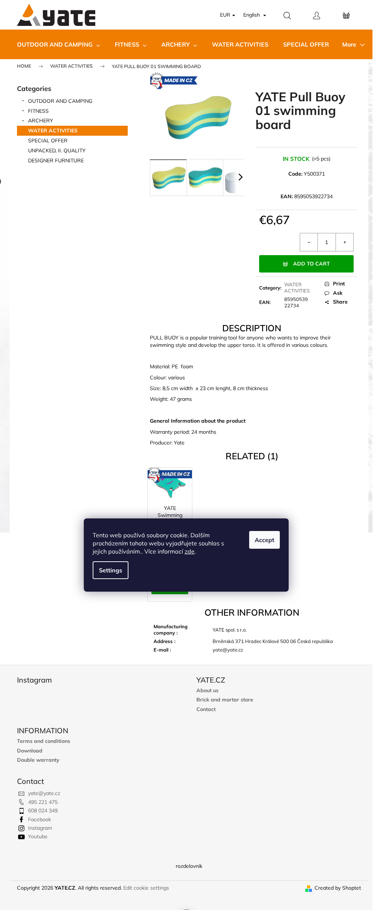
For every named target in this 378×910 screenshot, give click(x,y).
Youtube (38, 836)
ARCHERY (40, 120)
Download (29, 751)
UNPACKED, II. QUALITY (57, 150)
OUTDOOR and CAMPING (60, 101)
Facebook (39, 819)
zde (190, 551)
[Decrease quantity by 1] (309, 242)
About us (207, 690)
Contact (206, 709)
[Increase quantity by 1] (344, 242)
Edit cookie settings (146, 887)
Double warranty (38, 760)
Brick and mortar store (224, 700)
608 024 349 (43, 810)
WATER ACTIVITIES (53, 130)
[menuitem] (58, 44)
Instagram (40, 828)
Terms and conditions (43, 741)
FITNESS (38, 111)
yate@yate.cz (44, 793)
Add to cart (311, 263)
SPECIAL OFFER (48, 140)
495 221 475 (43, 802)
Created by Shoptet (338, 887)
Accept (264, 540)
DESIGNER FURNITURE (56, 160)
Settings (110, 570)
